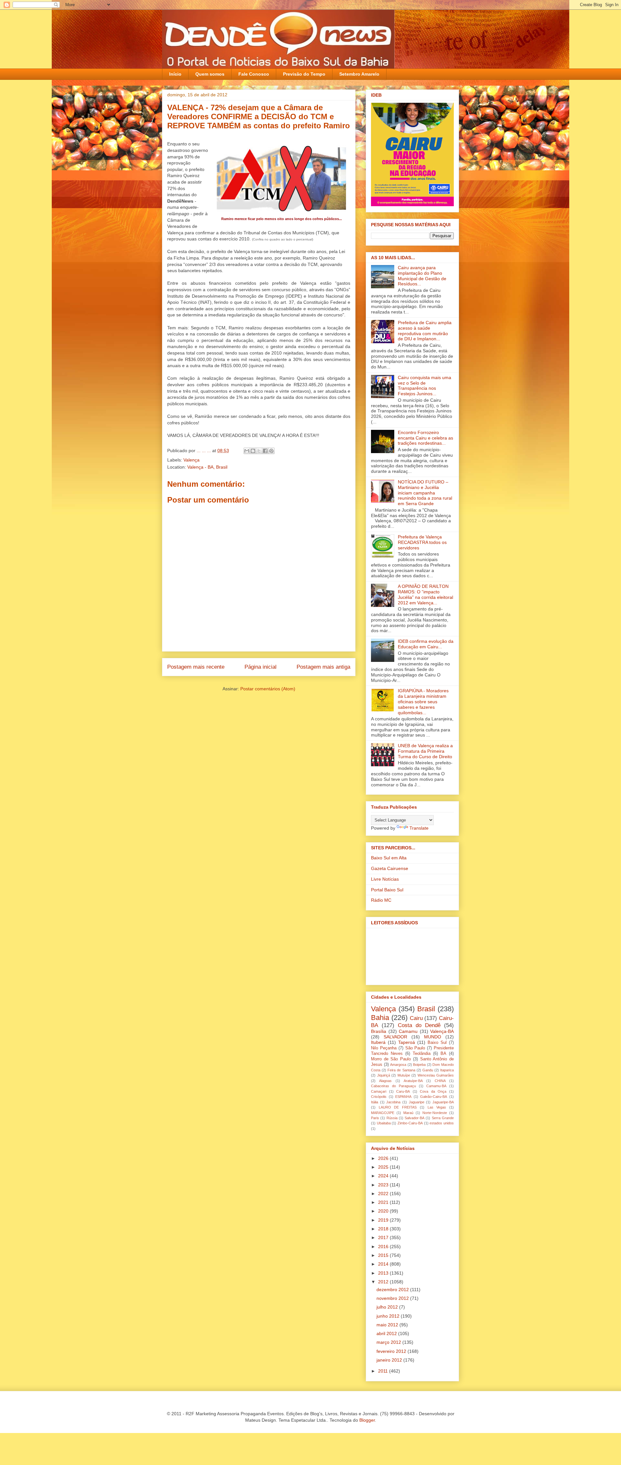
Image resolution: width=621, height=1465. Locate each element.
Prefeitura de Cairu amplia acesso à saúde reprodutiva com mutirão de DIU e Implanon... (425, 330)
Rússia (392, 1118)
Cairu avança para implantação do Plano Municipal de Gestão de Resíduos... (422, 275)
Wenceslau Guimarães (436, 1075)
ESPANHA (403, 1097)
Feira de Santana (401, 1070)
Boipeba (419, 1065)
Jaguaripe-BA (443, 1102)
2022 (384, 1193)
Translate (419, 828)
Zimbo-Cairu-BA (410, 1123)
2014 (384, 1264)
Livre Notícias (385, 879)
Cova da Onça (433, 1091)
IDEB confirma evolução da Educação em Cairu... (425, 644)
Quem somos (209, 74)
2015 (384, 1255)
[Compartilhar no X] (259, 451)
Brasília (378, 1031)
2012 (384, 1281)
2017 (384, 1237)
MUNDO (432, 1036)
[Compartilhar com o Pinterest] (271, 451)
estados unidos (442, 1123)
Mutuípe (404, 1075)
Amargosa (398, 1065)
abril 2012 (387, 1333)
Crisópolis (379, 1097)
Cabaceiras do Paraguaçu (393, 1086)
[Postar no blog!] (253, 451)
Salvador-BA (414, 1118)
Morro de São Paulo (391, 1059)
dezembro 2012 (393, 1289)
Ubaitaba (384, 1123)
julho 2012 (387, 1307)
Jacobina (393, 1102)
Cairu (416, 1018)
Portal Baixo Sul (387, 889)
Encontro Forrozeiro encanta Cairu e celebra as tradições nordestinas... (425, 438)
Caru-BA (403, 1091)
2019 (384, 1220)
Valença (191, 459)
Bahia (380, 1018)
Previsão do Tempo (304, 74)
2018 (384, 1228)
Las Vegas (437, 1107)
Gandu (427, 1070)
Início (175, 74)
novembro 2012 (393, 1298)
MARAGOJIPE (382, 1113)
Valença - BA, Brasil (207, 467)
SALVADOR (395, 1036)
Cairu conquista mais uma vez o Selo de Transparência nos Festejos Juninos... (424, 385)
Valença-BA (442, 1031)
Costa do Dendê (419, 1025)
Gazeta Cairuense (389, 868)
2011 (383, 1371)
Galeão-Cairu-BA (433, 1097)
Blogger (367, 1420)
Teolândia (421, 1053)
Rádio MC (381, 900)
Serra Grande (443, 1118)
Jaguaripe (416, 1102)
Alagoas (385, 1081)
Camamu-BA (436, 1086)
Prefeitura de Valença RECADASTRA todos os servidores (422, 542)
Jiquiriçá (383, 1075)
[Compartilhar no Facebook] (265, 451)
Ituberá (378, 1042)
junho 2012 (388, 1316)
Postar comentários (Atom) (267, 688)
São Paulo (415, 1048)
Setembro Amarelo (359, 74)
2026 (384, 1158)
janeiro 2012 (389, 1360)
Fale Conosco (253, 74)
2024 (384, 1175)
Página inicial (261, 667)
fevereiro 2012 (392, 1351)
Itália (374, 1102)
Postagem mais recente (195, 667)
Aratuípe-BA (413, 1081)
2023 (384, 1184)
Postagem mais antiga (323, 667)
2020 (384, 1211)
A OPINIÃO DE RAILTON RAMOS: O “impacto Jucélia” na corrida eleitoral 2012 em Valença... (425, 594)
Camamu (408, 1031)
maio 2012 (387, 1324)
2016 (384, 1246)
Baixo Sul (437, 1042)
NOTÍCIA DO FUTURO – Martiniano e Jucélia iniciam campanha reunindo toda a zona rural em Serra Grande (425, 492)
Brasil (426, 1009)
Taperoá (406, 1042)
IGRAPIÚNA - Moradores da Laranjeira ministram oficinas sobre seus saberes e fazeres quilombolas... (423, 701)
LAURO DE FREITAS (398, 1107)
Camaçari (378, 1091)
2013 (384, 1273)
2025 (384, 1167)
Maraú (408, 1113)
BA (443, 1053)
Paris (375, 1118)
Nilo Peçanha (384, 1048)
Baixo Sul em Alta (389, 857)
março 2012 (389, 1342)
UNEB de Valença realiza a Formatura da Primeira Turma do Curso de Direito (425, 751)
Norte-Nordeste (434, 1113)
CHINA (440, 1081)
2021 (384, 1202)
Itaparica (447, 1070)
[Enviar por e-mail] (247, 451)
